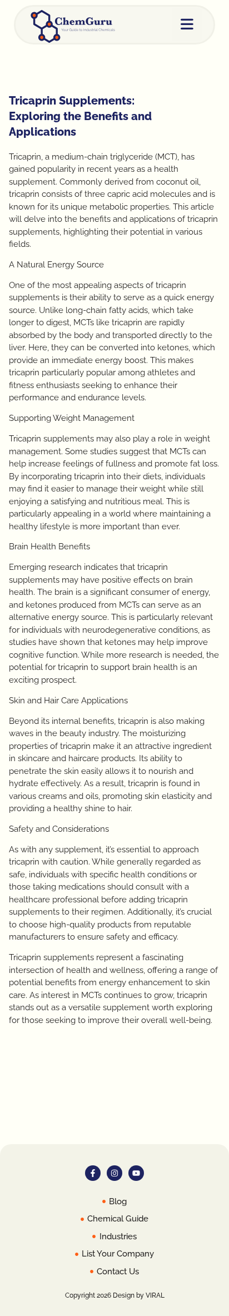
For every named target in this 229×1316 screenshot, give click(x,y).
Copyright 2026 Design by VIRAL (115, 1295)
